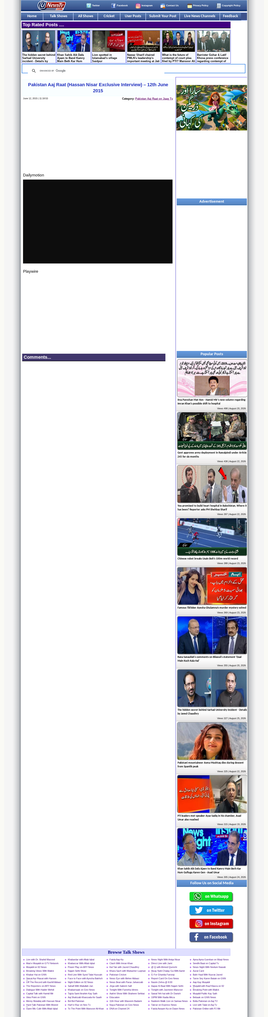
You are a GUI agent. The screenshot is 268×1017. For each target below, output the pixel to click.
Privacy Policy (200, 5)
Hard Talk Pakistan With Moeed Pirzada (42, 1005)
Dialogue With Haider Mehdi (40, 989)
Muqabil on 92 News (36, 967)
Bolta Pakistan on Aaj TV (205, 1001)
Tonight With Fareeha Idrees (124, 989)
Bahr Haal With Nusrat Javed (207, 974)
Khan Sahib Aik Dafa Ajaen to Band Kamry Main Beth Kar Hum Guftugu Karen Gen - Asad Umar (71, 58)
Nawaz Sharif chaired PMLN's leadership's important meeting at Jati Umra (143, 58)
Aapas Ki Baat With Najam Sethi (167, 986)
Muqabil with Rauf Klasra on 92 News (208, 986)
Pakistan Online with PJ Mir (206, 1008)
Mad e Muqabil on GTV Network (42, 963)
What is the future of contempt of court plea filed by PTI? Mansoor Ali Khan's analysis (178, 58)
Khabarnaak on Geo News (81, 989)
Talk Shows (58, 16)
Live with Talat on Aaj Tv (205, 1005)
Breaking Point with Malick (206, 989)
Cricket (109, 16)
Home (32, 16)
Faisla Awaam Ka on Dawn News (168, 1008)
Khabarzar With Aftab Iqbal (81, 963)
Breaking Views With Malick (40, 971)
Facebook (122, 5)
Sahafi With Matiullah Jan (80, 986)
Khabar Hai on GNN (36, 974)
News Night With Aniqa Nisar (165, 959)
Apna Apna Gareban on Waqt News (211, 959)
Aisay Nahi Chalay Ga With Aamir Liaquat (168, 971)
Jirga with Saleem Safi (121, 986)
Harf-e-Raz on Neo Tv (79, 1005)
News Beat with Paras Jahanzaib (126, 982)
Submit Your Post (162, 16)
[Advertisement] (98, 140)
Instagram (147, 5)
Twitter (96, 5)
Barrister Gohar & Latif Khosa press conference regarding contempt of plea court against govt (212, 58)
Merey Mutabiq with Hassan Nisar (43, 1001)
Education (115, 997)
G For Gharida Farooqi (162, 974)
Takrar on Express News (164, 1005)
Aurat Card (198, 971)
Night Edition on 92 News (80, 982)
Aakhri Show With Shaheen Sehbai (127, 993)
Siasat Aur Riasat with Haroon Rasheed (41, 978)
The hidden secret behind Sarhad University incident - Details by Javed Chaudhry (38, 58)
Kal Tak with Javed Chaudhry (124, 967)
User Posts (133, 16)
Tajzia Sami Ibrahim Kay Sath (82, 993)
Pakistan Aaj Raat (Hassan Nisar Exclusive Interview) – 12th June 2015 (98, 87)
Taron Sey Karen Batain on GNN (209, 978)
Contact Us (172, 5)
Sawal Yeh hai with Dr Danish (166, 993)
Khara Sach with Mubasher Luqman (128, 971)
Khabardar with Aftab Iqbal (81, 959)
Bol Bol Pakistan (76, 1001)
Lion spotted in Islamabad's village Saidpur (104, 58)
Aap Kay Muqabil (201, 982)
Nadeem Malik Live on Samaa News (169, 1001)
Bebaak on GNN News (204, 997)
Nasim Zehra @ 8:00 (161, 982)
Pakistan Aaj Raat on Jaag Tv (154, 98)
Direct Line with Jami (161, 963)
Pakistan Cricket (118, 974)
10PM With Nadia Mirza (163, 997)
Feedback (230, 16)
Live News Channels (199, 16)
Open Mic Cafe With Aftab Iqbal (42, 1008)
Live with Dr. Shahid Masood (40, 959)
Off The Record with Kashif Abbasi (43, 982)
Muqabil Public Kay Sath (205, 993)
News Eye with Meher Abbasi (124, 978)
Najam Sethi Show (77, 971)
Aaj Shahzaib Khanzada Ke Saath (85, 997)
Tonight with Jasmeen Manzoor (167, 989)
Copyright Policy (231, 5)
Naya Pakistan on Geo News (124, 1005)
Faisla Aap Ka (116, 959)
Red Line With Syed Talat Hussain (85, 974)
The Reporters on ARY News (41, 986)
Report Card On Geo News (165, 978)
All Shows (85, 16)
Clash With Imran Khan (121, 963)
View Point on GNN (36, 997)
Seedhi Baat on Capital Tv (206, 963)
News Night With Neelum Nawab (209, 967)
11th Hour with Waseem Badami (126, 1001)
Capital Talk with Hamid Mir (39, 993)
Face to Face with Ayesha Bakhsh (85, 978)
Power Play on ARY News (81, 967)
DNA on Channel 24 (119, 1008)
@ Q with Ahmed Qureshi (164, 967)
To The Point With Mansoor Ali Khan (86, 1008)
